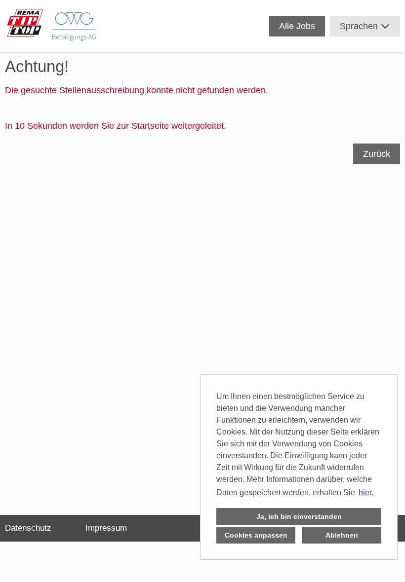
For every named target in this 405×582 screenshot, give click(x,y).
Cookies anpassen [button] (256, 535)
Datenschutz (28, 528)
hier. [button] (366, 492)
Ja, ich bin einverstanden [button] (299, 516)
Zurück (376, 154)
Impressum (106, 528)
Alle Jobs (297, 26)
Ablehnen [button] (341, 535)
